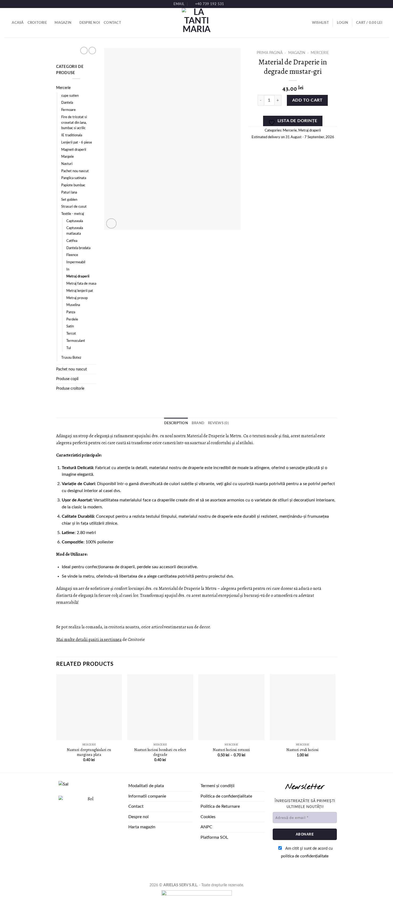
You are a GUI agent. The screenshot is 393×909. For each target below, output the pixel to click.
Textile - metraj (72, 214)
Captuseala (74, 221)
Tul (68, 348)
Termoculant (75, 341)
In (67, 269)
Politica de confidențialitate (226, 796)
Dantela (67, 103)
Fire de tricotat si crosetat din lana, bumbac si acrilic (74, 122)
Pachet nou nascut (75, 171)
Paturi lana (69, 192)
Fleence (72, 255)
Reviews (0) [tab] (218, 423)
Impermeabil (75, 262)
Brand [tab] (198, 423)
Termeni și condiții (217, 786)
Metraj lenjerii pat (79, 291)
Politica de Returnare (220, 806)
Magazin (63, 22)
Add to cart (307, 100)
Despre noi (89, 22)
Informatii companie (147, 796)
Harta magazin (141, 827)
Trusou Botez (71, 357)
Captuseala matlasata (74, 230)
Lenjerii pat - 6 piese (76, 142)
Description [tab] (176, 423)
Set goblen (69, 200)
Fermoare (68, 110)
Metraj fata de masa (81, 283)
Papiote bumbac (73, 185)
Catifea (71, 241)
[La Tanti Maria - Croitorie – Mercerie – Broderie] (196, 22)
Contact (112, 22)
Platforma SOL (214, 837)
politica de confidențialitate (305, 856)
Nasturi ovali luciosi (302, 749)
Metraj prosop (77, 298)
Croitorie (37, 22)
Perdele (72, 319)
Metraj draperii (77, 276)
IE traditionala (71, 135)
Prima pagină (270, 53)
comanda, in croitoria (105, 627)
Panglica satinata (73, 178)
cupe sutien (70, 96)
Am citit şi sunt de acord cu (307, 852)
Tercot (71, 333)
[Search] (6, 23)
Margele (67, 156)
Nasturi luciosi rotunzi (231, 749)
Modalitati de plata (146, 786)
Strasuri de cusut (74, 206)
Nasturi (66, 164)
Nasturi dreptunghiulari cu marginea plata (89, 752)
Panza (70, 312)
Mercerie (63, 88)
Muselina (73, 305)
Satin (70, 326)
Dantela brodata (78, 248)
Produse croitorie (70, 388)
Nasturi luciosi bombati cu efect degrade (160, 752)
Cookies (208, 817)
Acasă (18, 22)
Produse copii (67, 379)
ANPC (206, 827)
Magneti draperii (73, 150)
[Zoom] (111, 223)
